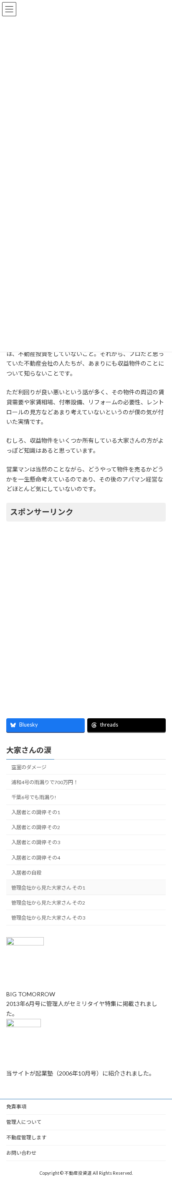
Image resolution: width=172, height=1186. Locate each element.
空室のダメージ (28, 767)
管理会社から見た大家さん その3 (48, 918)
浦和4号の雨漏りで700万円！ (44, 782)
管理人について (23, 1122)
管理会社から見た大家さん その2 (48, 903)
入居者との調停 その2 (35, 827)
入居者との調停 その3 (35, 842)
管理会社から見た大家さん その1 (48, 888)
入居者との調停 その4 (35, 858)
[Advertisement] (86, 615)
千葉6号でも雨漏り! (33, 797)
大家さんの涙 (28, 750)
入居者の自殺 (26, 873)
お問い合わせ (21, 1153)
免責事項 (16, 1106)
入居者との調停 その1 (35, 812)
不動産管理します (26, 1137)
